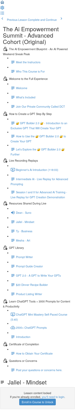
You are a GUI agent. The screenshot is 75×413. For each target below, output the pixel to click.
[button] (2, 3)
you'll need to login (53, 397)
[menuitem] (2, 9)
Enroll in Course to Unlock (37, 402)
